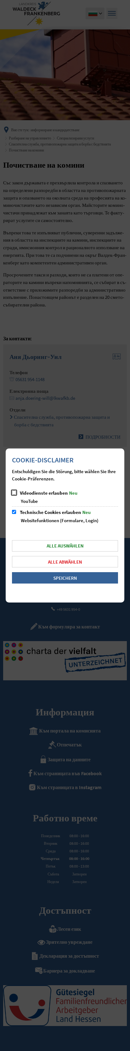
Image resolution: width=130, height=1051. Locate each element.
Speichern (65, 578)
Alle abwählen (65, 562)
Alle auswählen (65, 546)
